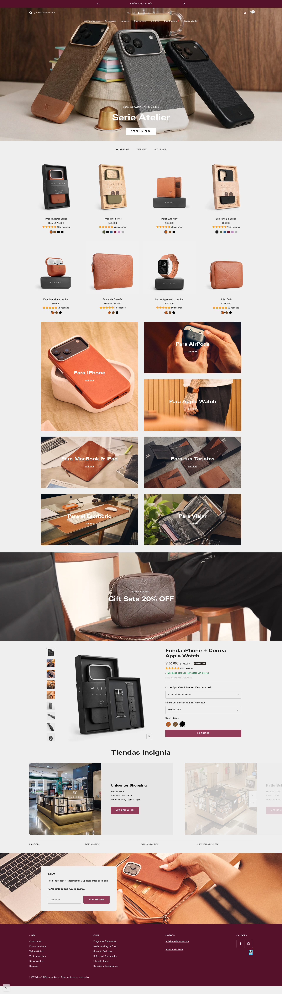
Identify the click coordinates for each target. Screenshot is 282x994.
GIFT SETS (141, 149)
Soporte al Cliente (174, 949)
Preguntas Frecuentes (104, 941)
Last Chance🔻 (172, 21)
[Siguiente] (253, 803)
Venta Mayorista (37, 956)
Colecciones (140, 21)
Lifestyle (125, 21)
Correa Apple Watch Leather (169, 299)
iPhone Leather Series (56, 219)
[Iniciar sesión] (245, 13)
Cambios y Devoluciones (105, 966)
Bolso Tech (226, 299)
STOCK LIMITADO (141, 131)
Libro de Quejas (101, 961)
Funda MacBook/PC (113, 299)
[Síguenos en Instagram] (249, 944)
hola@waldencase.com (177, 941)
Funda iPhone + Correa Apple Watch (195, 653)
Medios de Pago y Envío (105, 946)
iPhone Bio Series (113, 219)
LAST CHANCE (160, 149)
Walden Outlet (36, 951)
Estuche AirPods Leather (56, 299)
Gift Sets (155, 21)
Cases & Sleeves (92, 21)
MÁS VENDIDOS (122, 149)
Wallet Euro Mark (169, 219)
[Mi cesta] (251, 12)
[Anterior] (253, 795)
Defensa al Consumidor (105, 956)
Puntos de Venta (37, 946)
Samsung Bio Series (226, 219)
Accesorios (110, 21)
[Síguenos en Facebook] (240, 944)
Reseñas (33, 966)
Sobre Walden (191, 21)
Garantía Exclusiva (102, 951)
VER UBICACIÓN (125, 810)
